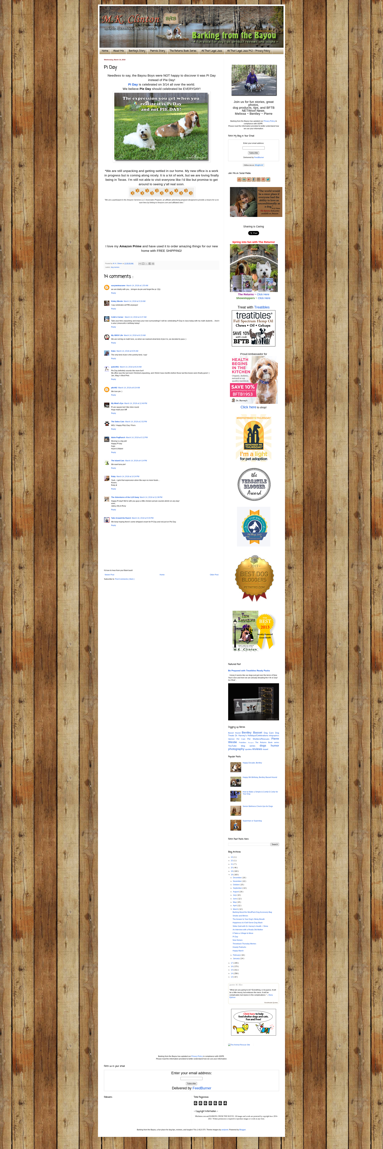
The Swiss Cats (117, 422)
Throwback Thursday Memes (244, 944)
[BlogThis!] (143, 263)
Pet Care (242, 739)
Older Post (214, 575)
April (235, 906)
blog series (250, 746)
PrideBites (243, 742)
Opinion (232, 739)
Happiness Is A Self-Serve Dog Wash (248, 923)
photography (236, 749)
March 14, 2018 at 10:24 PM (128, 476)
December (237, 878)
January (236, 958)
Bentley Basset (253, 732)
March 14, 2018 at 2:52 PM (136, 422)
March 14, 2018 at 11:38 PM (151, 497)
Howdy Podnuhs (239, 947)
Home (105, 51)
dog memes (115, 267)
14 (232, 973)
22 (232, 861)
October (236, 885)
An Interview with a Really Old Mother (248, 930)
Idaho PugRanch (118, 437)
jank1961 (115, 367)
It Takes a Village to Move (243, 933)
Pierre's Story (157, 51)
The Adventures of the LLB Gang (125, 497)
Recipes (251, 742)
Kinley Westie (117, 301)
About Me (118, 51)
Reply (113, 293)
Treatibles (262, 307)
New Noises (238, 940)
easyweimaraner (118, 286)
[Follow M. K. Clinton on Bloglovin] (253, 166)
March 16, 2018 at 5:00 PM (142, 518)
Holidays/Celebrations (258, 735)
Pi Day (133, 84)
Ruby (113, 476)
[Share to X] (146, 263)
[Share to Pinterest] (153, 263)
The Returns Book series (267, 742)
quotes (248, 749)
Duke (113, 351)
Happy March (238, 951)
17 (232, 963)
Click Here (263, 294)
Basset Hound (235, 733)
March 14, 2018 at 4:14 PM (136, 461)
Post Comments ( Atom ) (124, 579)
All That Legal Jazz (212, 51)
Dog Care (269, 733)
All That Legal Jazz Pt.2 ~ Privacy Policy (248, 51)
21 (232, 864)
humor (275, 745)
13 (232, 977)
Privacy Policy (269, 121)
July (235, 895)
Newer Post (109, 575)
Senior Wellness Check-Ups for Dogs (258, 806)
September (237, 888)
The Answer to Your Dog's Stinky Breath (249, 919)
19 (232, 871)
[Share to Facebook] (149, 263)
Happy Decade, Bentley (252, 763)
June (235, 899)
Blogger (242, 1130)
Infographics (274, 736)
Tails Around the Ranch (121, 518)
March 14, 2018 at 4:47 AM (135, 317)
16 (232, 966)
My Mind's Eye (117, 403)
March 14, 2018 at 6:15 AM (135, 335)
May (235, 902)
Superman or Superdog (252, 821)
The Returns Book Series (183, 51)
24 (232, 857)
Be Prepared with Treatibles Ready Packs (249, 670)
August (236, 892)
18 (232, 875)
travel (265, 749)
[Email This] (139, 263)
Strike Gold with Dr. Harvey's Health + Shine (250, 926)
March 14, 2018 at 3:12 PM (137, 437)
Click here (248, 407)
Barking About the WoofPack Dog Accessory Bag (252, 912)
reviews (257, 749)
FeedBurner (259, 157)
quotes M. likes (236, 984)
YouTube (234, 746)
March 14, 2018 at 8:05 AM (127, 351)
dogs (265, 745)
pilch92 (114, 388)
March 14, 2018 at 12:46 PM (135, 403)
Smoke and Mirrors (240, 916)
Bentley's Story (137, 51)
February (237, 955)
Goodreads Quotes (271, 1002)
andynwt (224, 1130)
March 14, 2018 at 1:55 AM (137, 286)
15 (232, 970)
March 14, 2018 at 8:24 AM (131, 367)
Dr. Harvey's (241, 735)
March (235, 909)
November (237, 881)
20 (232, 868)
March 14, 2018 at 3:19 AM (134, 301)
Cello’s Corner (117, 317)
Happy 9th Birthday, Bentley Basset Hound (260, 777)
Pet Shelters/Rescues (259, 739)
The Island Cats (117, 461)
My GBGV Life (117, 335)
